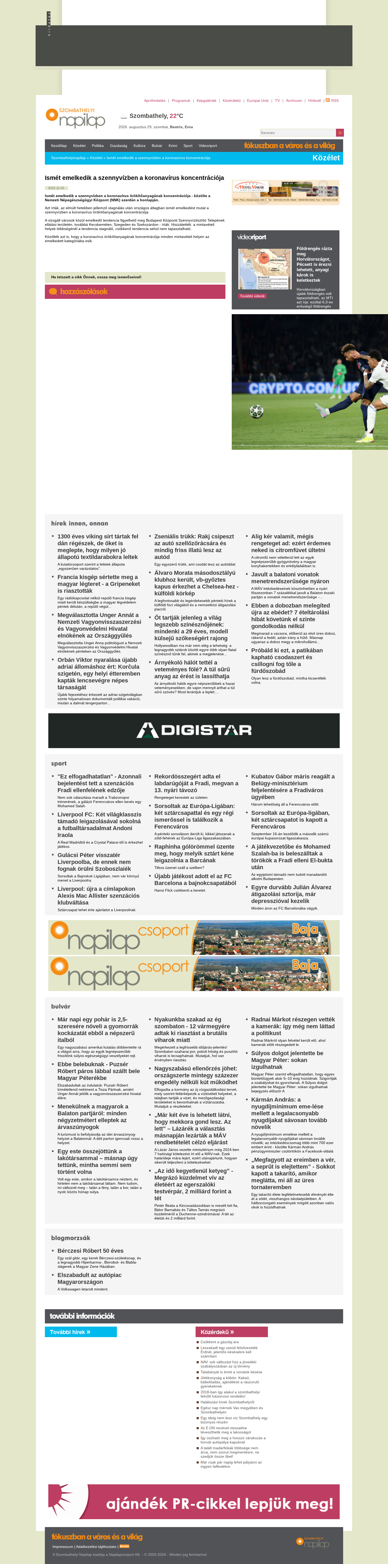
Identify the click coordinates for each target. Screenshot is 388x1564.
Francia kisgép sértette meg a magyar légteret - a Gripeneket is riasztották (99, 584)
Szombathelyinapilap (68, 158)
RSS (335, 100)
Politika (98, 146)
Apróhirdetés (154, 100)
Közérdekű (232, 100)
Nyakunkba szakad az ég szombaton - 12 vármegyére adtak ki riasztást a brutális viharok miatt (192, 1029)
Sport (187, 146)
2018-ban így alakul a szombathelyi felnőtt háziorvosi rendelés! (230, 1394)
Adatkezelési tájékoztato (96, 1546)
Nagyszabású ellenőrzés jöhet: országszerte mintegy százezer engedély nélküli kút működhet (196, 1075)
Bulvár (157, 146)
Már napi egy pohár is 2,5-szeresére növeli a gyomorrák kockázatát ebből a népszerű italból (98, 1029)
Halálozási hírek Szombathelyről (227, 1402)
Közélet (79, 146)
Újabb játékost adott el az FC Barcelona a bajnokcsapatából (195, 879)
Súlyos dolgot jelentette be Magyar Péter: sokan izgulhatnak (287, 1060)
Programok (181, 100)
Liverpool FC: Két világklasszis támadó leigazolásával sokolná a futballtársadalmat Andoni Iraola (99, 824)
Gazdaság (118, 146)
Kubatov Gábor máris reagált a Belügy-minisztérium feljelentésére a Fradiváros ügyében (293, 786)
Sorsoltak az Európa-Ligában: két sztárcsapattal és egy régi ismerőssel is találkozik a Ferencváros (194, 816)
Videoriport (208, 146)
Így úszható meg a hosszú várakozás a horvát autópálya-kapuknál (233, 1440)
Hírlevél (314, 100)
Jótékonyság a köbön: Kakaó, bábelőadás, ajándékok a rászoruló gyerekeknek (230, 1382)
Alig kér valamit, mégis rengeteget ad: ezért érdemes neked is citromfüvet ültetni (291, 543)
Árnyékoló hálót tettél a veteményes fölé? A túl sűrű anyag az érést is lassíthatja (192, 669)
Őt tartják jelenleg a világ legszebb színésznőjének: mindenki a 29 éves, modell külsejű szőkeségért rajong (191, 628)
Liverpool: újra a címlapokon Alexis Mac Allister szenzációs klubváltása (99, 896)
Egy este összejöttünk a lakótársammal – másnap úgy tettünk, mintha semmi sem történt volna (98, 1161)
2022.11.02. (56, 188)
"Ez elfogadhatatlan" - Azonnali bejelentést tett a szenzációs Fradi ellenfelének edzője (99, 783)
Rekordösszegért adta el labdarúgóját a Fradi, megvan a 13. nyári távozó (196, 783)
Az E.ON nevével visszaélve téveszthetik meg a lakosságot (226, 1430)
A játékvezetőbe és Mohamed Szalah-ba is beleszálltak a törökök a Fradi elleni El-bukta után (292, 857)
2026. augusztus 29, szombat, (156, 127)
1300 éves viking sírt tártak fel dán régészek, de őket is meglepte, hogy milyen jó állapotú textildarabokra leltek (98, 546)
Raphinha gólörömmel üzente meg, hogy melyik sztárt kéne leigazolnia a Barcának (194, 853)
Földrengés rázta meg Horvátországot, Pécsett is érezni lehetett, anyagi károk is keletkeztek (314, 264)
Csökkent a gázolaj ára (220, 1342)
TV (277, 100)
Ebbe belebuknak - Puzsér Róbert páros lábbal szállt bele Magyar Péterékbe (99, 1071)
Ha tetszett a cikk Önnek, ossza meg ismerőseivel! (96, 277)
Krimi (173, 146)
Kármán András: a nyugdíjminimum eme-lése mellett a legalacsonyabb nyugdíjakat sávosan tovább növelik (289, 1113)
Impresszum (63, 1546)
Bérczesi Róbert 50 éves (91, 1250)
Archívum (294, 100)
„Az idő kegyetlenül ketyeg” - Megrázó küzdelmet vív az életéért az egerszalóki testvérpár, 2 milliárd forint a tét (193, 1185)
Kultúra (139, 146)
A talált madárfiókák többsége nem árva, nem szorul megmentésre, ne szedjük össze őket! (230, 1452)
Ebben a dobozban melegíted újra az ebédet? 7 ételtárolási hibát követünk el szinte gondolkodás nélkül (290, 615)
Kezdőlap (59, 146)
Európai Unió (258, 100)
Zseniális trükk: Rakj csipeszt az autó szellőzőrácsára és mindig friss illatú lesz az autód (194, 546)
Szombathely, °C (156, 115)
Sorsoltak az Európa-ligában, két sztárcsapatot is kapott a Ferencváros (290, 820)
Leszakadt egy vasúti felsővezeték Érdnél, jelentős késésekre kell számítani (229, 1352)
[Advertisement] (216, 50)
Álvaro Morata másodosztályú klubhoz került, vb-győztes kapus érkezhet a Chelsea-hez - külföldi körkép (196, 583)
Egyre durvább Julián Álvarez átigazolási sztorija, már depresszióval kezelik (291, 894)
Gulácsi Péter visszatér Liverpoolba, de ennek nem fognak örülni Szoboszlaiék (94, 862)
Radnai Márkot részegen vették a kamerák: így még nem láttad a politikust (293, 1026)
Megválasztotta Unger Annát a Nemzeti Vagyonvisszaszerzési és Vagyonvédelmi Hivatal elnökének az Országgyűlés (99, 625)
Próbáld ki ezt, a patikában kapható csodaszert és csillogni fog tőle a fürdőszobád (287, 660)
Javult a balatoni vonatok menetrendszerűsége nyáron (290, 578)
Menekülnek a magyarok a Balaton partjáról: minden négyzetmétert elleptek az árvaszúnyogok (93, 1116)
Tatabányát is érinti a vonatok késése (231, 1372)
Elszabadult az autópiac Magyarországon (90, 1278)
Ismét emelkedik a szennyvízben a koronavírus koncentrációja (158, 158)
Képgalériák (206, 100)
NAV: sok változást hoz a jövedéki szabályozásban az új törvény (228, 1364)
